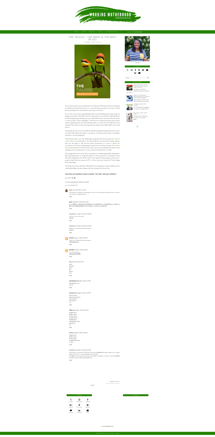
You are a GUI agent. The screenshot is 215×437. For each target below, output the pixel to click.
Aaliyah (76, 139)
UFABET (71, 218)
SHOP (83, 31)
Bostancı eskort (73, 316)
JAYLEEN (71, 250)
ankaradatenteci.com (74, 281)
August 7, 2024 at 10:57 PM (81, 310)
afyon (70, 267)
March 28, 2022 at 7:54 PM (79, 190)
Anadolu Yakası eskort (74, 321)
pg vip (70, 202)
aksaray (71, 271)
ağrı (70, 269)
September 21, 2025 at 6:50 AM (83, 350)
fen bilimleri (117, 356)
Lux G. (70, 190)
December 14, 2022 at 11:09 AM (83, 226)
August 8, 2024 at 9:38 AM (81, 332)
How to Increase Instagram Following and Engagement (141, 97)
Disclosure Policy (112, 31)
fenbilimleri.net (100, 352)
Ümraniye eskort (73, 318)
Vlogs (100, 31)
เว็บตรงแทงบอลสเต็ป (75, 254)
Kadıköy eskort (73, 314)
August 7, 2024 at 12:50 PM (84, 293)
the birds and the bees (79, 182)
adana (70, 264)
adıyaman (71, 266)
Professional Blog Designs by (107, 433)
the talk (87, 182)
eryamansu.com (73, 293)
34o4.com (71, 332)
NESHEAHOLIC (109, 426)
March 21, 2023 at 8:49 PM (81, 250)
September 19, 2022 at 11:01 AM (80, 202)
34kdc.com (72, 310)
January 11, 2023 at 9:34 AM (80, 238)
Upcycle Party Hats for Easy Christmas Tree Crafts (140, 86)
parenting (71, 182)
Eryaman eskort (73, 299)
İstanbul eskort (72, 319)
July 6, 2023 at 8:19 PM (77, 262)
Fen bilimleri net (73, 356)
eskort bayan (72, 323)
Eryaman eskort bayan (74, 297)
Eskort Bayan (72, 300)
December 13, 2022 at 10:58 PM (83, 214)
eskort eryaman (73, 295)
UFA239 (71, 238)
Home (76, 31)
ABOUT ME (92, 31)
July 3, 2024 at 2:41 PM (85, 281)
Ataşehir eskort (72, 312)
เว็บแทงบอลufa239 (74, 242)
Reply (70, 196)
